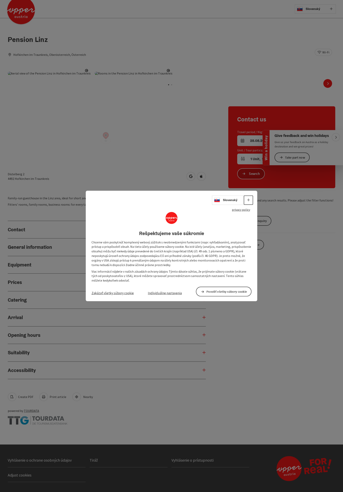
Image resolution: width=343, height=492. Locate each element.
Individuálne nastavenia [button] (165, 293)
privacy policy (241, 210)
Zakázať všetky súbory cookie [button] (113, 293)
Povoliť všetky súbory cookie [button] (226, 291)
